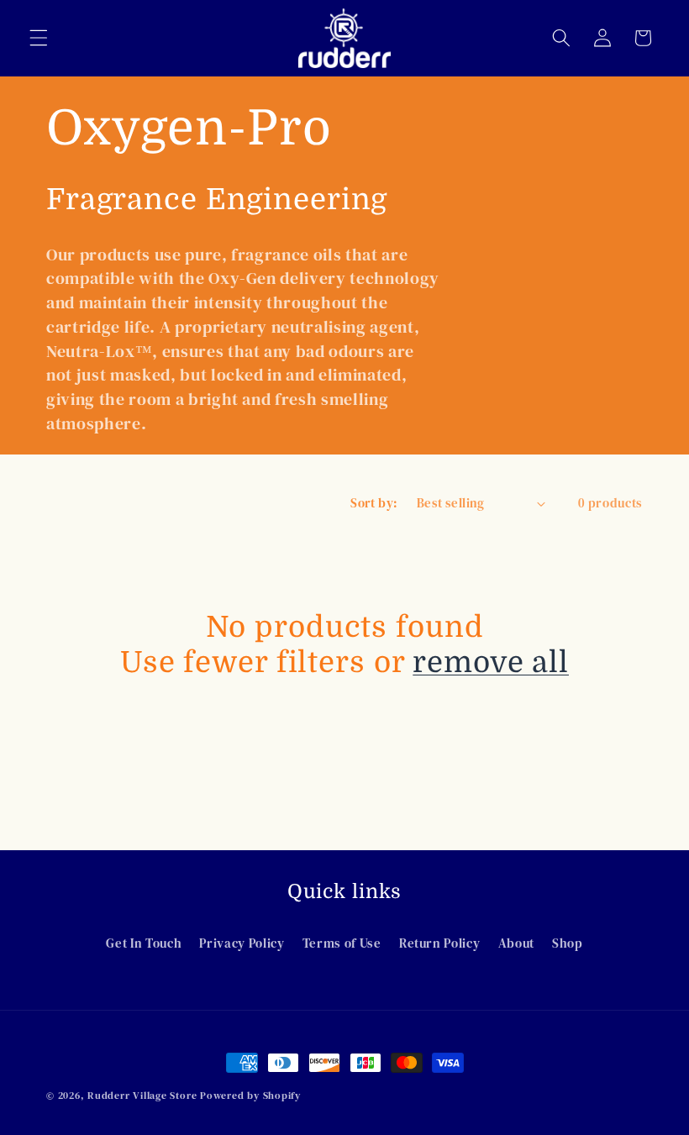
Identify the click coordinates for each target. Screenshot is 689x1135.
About (516, 943)
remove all (491, 662)
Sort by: (374, 503)
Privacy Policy (241, 943)
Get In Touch (143, 943)
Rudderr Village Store (142, 1095)
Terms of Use (341, 943)
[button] (38, 38)
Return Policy (440, 943)
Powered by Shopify (250, 1095)
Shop (567, 943)
